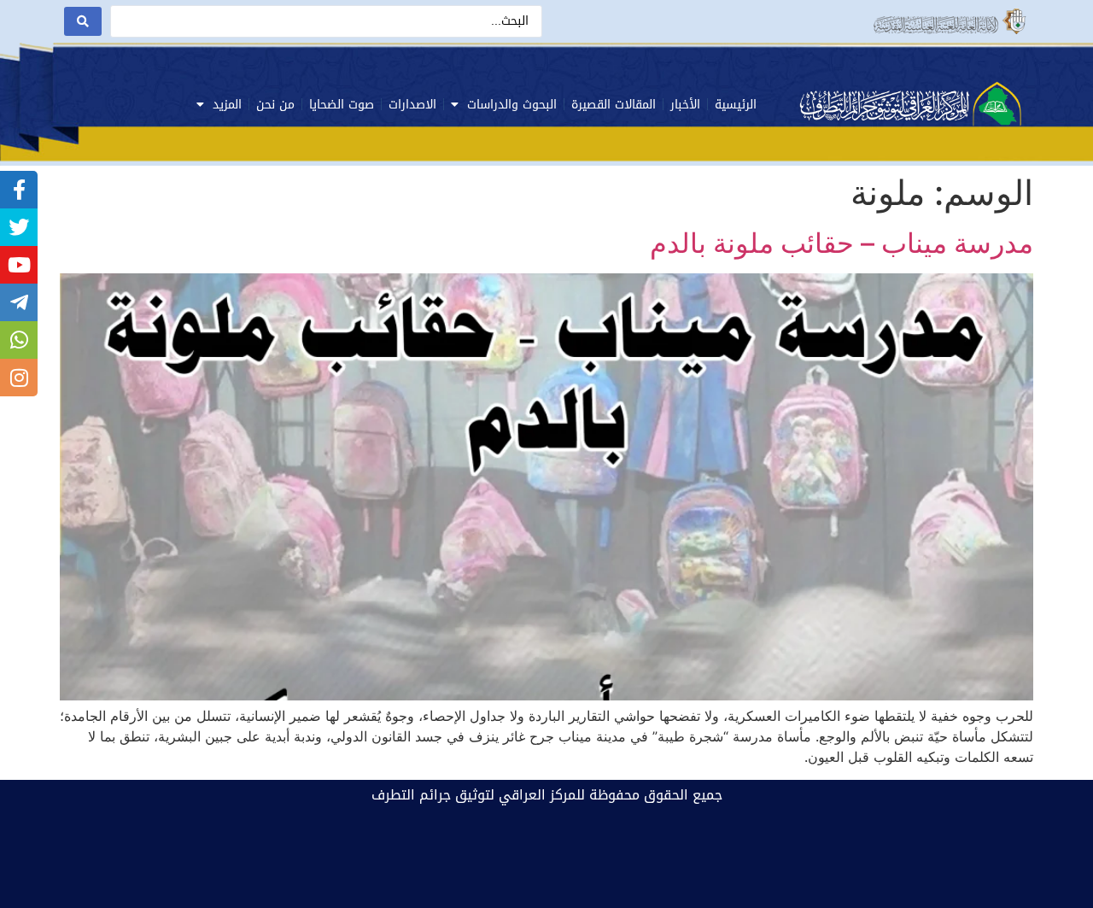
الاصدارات (412, 104)
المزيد (227, 104)
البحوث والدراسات (512, 104)
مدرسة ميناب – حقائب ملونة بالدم (841, 243)
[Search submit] (83, 21)
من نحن (275, 104)
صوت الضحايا (341, 104)
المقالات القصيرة (613, 104)
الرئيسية (736, 104)
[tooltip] (19, 189)
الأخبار (685, 104)
